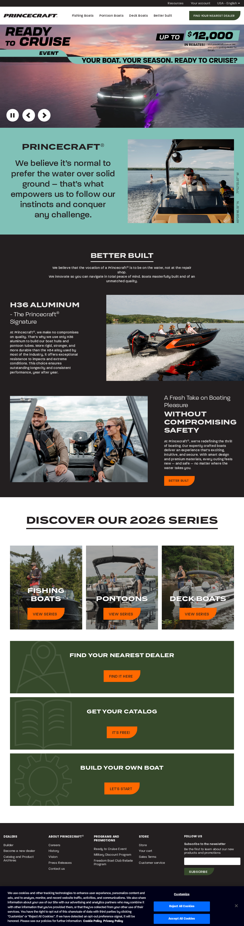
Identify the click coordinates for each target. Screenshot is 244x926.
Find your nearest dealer (214, 15)
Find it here (121, 676)
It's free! (121, 732)
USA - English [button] (227, 3)
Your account (200, 3)
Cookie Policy (92, 921)
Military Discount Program (112, 854)
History (54, 851)
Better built (179, 481)
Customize (181, 894)
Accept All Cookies (181, 919)
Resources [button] (176, 3)
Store (143, 845)
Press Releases (60, 863)
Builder (8, 845)
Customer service (152, 863)
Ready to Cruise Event (110, 849)
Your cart (145, 851)
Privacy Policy (113, 921)
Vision (53, 857)
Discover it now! (27, 115)
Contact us (57, 868)
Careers (54, 845)
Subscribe (198, 872)
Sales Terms (147, 857)
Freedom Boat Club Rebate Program (113, 862)
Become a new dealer (19, 851)
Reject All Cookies (181, 906)
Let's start (121, 789)
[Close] (236, 905)
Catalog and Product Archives (19, 858)
